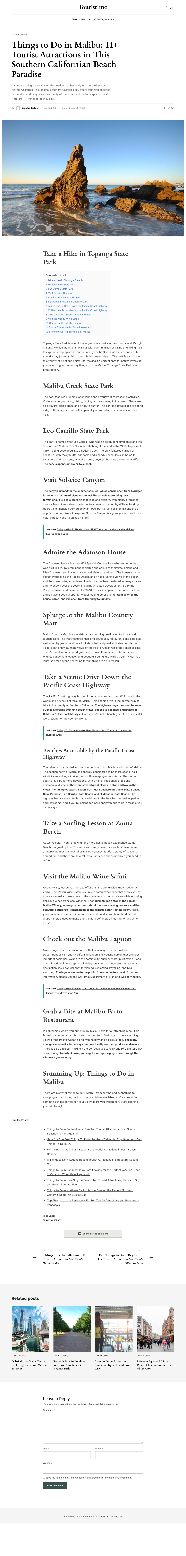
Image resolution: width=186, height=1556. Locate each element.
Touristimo (93, 7)
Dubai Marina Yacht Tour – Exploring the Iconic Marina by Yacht (29, 1365)
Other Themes (114, 1516)
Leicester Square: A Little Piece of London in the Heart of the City (155, 1365)
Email (99, 1448)
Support (100, 1516)
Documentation (85, 1516)
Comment (49, 1410)
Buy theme (69, 1516)
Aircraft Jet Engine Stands (101, 19)
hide (62, 275)
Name (47, 1448)
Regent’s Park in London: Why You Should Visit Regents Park (69, 1365)
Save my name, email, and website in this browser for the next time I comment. (89, 1477)
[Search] (166, 7)
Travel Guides (78, 19)
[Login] (172, 7)
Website (47, 1463)
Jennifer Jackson (30, 108)
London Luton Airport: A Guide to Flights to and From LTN (113, 1365)
